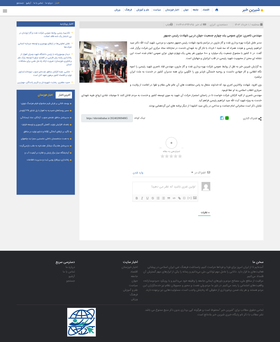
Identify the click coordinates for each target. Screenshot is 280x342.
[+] (190, 197)
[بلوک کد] (174, 198)
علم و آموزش (142, 10)
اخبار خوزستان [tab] (45, 95)
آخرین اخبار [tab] (64, 95)
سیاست (157, 10)
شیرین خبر (227, 310)
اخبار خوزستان (172, 10)
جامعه (195, 10)
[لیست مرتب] (158, 198)
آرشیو (28, 3)
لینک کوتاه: (139, 118)
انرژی (212, 24)
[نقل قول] (168, 198)
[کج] (142, 198)
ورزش (117, 10)
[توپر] (136, 198)
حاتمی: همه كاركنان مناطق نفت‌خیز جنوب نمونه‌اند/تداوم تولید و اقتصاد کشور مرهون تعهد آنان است (45, 73)
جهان (186, 10)
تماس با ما (38, 3)
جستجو (20, 3)
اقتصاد (206, 10)
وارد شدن (138, 173)
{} (184, 197)
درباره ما (49, 3)
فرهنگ (128, 10)
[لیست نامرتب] (163, 198)
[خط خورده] (152, 198)
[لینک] (179, 198)
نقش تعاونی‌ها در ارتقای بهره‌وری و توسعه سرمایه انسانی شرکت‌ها (45, 45)
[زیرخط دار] (147, 198)
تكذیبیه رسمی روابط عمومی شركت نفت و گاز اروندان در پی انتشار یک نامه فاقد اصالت (45, 34)
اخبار (57, 3)
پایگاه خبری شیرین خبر (226, 314)
